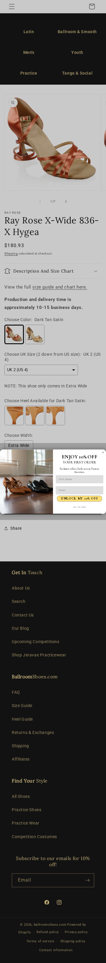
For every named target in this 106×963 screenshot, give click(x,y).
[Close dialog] (103, 452)
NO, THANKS (79, 507)
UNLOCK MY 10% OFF (79, 498)
